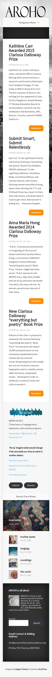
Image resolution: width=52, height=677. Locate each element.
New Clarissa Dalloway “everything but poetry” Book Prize (26, 317)
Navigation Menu (27, 22)
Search (12, 618)
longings (25, 548)
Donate (31, 485)
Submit (15, 485)
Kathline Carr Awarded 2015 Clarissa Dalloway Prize (25, 52)
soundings (25, 560)
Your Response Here (18, 460)
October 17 (29, 433)
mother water (27, 536)
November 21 (15, 437)
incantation (15, 520)
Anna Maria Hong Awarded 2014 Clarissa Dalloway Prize (25, 229)
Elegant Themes (21, 669)
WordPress (43, 669)
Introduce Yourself (18, 474)
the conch (25, 571)
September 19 (16, 433)
